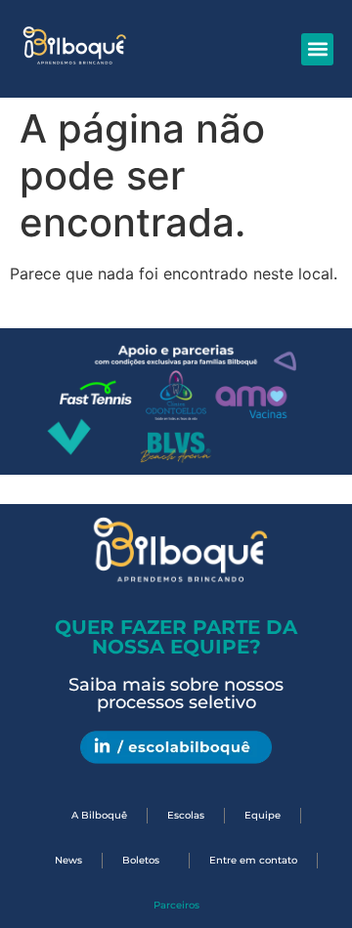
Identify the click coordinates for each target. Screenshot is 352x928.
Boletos (140, 860)
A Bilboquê (99, 815)
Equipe (262, 815)
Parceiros (176, 905)
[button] (317, 49)
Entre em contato (253, 860)
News (68, 860)
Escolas (185, 815)
